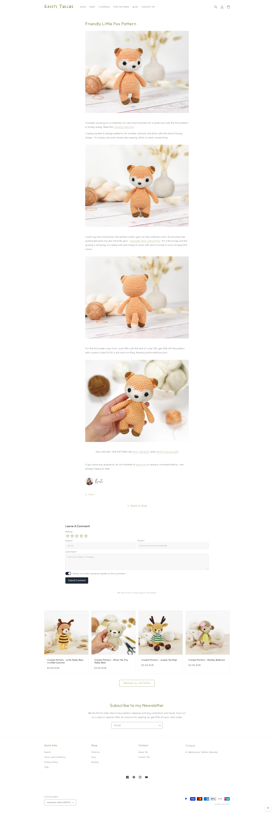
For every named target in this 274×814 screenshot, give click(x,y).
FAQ (46, 767)
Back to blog (139, 505)
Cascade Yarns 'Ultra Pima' (145, 240)
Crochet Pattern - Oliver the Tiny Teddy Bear (111, 661)
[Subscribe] (159, 725)
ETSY (135, 451)
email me (141, 464)
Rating (68, 531)
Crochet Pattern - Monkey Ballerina (207, 660)
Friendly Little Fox (123, 127)
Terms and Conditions (55, 757)
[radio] (67, 536)
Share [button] (91, 494)
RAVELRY (144, 451)
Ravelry (95, 762)
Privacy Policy (51, 762)
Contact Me (144, 757)
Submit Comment (77, 580)
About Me (143, 752)
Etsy (93, 757)
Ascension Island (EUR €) (58, 802)
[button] (216, 7)
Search (47, 752)
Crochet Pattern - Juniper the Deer (159, 660)
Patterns (95, 752)
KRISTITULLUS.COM (167, 451)
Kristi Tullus (225, 804)
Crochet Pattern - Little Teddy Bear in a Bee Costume (65, 661)
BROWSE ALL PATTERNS (137, 683)
